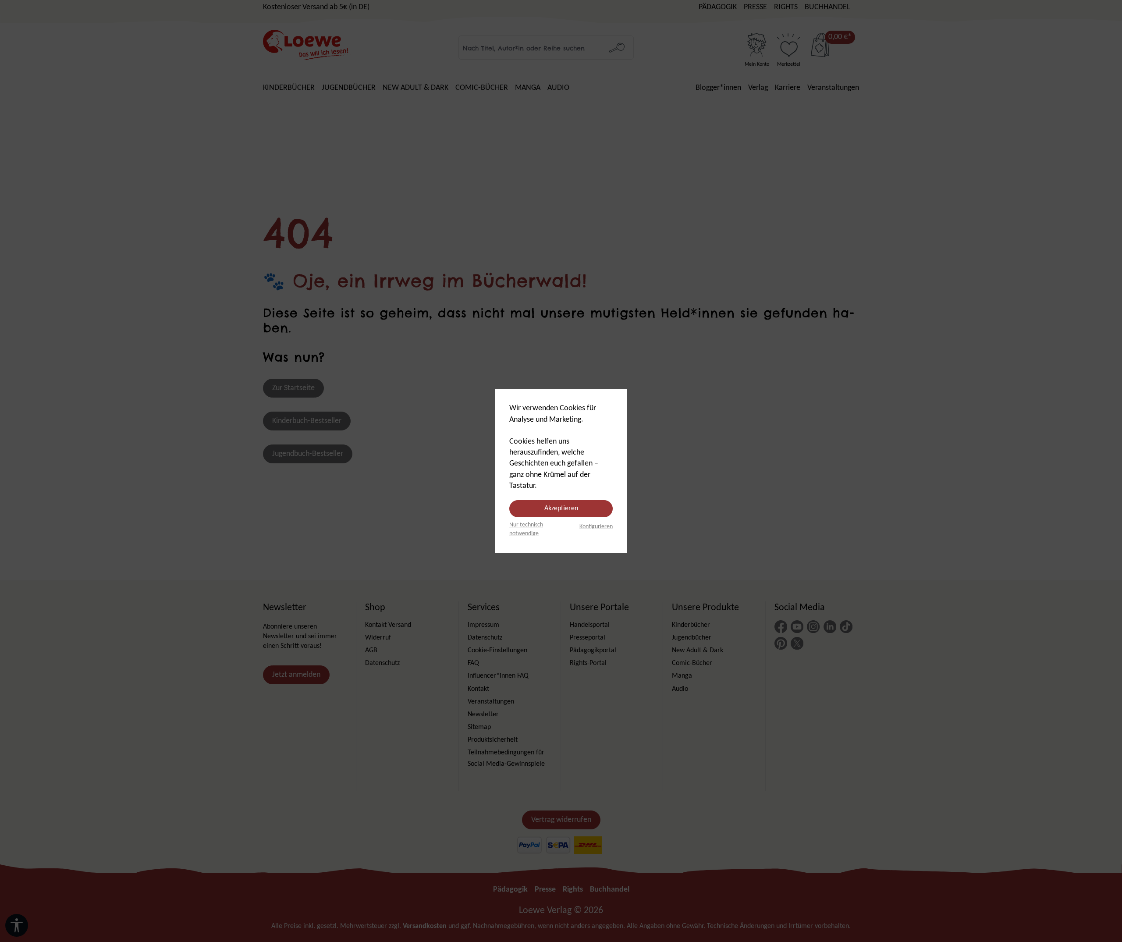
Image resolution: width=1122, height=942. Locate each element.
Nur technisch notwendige (526, 529)
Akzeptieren (561, 508)
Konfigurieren (596, 526)
